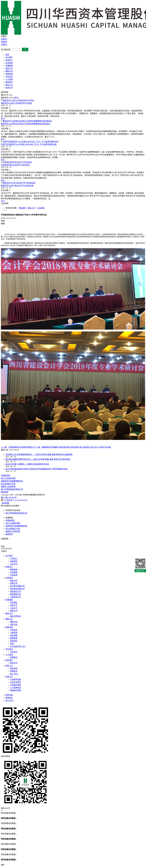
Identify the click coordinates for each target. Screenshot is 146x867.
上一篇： (17, 447)
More (3, 118)
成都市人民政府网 (8, 487)
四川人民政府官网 (8, 478)
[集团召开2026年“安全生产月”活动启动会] (18, 183)
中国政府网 (5, 476)
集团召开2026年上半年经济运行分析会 (16, 103)
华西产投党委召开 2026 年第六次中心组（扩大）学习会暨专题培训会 (29, 144)
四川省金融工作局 (8, 484)
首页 (7, 55)
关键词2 (4, 42)
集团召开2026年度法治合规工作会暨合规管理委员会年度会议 (25, 124)
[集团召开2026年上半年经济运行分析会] (17, 100)
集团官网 (4, 492)
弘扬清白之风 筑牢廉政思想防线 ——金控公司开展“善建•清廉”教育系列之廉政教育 (39, 454)
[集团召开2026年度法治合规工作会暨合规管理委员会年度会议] (26, 121)
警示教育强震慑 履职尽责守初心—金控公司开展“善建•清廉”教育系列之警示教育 (37, 459)
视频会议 (9, 698)
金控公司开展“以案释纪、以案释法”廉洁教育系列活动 (27, 464)
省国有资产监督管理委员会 (12, 481)
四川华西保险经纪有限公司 (12, 489)
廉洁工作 (31, 208)
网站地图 (5, 503)
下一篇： (72, 447)
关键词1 (4, 39)
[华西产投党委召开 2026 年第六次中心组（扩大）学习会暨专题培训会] (29, 142)
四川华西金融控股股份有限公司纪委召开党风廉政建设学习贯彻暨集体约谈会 (36, 469)
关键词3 (4, 44)
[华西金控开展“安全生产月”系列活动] (16, 162)
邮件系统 (9, 695)
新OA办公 (9, 700)
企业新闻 (40, 208)
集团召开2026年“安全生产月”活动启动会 (17, 186)
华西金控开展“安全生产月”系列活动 (15, 165)
